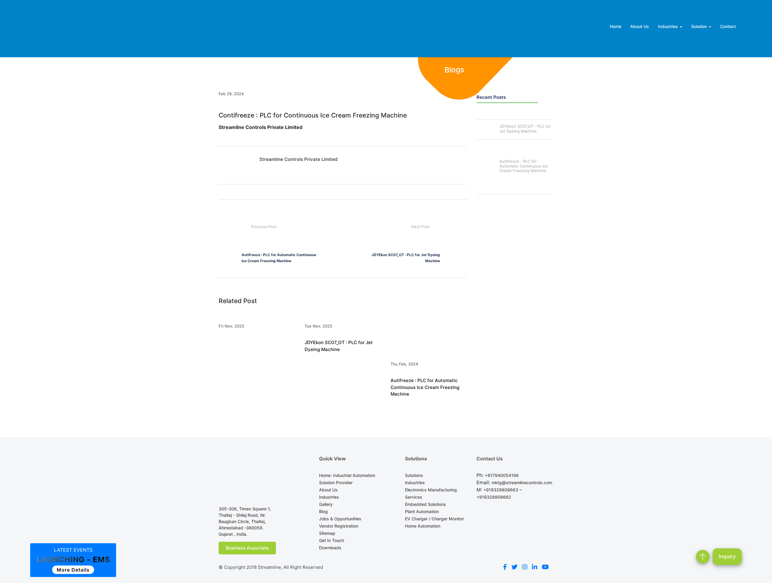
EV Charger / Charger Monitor (434, 518)
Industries (668, 26)
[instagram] (524, 567)
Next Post (421, 226)
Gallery (326, 504)
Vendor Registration (338, 525)
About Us (639, 26)
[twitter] (514, 567)
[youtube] (545, 567)
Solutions (414, 475)
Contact (728, 26)
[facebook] (505, 567)
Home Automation (422, 525)
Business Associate (247, 548)
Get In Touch (331, 540)
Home (615, 26)
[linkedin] (534, 567)
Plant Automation (422, 511)
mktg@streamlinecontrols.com (522, 482)
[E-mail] (222, 135)
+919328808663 (500, 489)
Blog (323, 511)
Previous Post (264, 226)
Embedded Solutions (425, 504)
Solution (699, 26)
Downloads (330, 547)
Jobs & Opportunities (340, 518)
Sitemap (327, 533)
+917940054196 (502, 475)
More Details (73, 570)
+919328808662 (493, 497)
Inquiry (727, 556)
